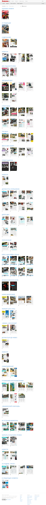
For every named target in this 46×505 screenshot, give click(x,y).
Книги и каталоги (13, 3)
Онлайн (12, 1)
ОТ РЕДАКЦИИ (6, 23)
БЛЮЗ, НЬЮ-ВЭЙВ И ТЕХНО (10, 254)
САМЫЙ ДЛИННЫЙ (7, 366)
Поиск (43, 3)
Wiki (20, 498)
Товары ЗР (36, 497)
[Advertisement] (40, 16)
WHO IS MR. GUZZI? (8, 146)
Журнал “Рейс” (29, 501)
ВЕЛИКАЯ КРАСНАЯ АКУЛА (10, 280)
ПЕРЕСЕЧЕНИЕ (6, 240)
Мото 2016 (3, 6)
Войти (42, 1)
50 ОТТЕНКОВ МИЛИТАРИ (10, 420)
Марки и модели (19, 3)
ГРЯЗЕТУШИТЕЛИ (7, 160)
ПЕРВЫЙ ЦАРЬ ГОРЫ (8, 309)
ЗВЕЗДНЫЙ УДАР (7, 80)
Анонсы (4, 3)
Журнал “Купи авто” (29, 499)
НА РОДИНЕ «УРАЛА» (8, 464)
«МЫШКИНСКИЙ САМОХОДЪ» (11, 406)
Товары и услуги (21, 1)
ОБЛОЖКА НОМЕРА (8, 8)
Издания (16, 1)
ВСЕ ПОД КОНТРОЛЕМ (9, 66)
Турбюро (36, 499)
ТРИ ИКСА (5, 131)
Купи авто (21, 499)
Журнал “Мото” (29, 500)
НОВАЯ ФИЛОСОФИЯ (8, 294)
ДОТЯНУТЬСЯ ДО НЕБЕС (9, 337)
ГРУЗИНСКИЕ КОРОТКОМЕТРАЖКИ (12, 380)
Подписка (28, 504)
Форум (21, 497)
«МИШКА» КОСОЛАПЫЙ (9, 323)
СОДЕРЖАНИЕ (6, 37)
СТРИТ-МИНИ (6, 106)
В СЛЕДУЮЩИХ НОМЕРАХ (10, 478)
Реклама (26, 1)
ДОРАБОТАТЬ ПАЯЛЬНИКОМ (10, 189)
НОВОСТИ (5, 51)
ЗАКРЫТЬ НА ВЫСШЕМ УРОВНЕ (12, 435)
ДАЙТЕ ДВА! (5, 214)
